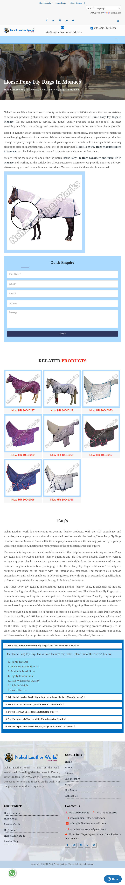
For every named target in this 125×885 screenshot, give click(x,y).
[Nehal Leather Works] (19, 30)
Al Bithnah (62, 580)
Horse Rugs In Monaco (26, 89)
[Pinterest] (73, 20)
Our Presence (72, 778)
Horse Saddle (45, 3)
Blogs (68, 784)
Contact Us (71, 795)
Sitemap (69, 773)
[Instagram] (59, 20)
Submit (62, 333)
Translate (116, 12)
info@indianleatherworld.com (63, 32)
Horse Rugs (61, 3)
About (68, 767)
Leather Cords (12, 824)
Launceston (77, 580)
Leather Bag (11, 841)
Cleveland (84, 635)
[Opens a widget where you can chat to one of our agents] (113, 879)
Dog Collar (10, 830)
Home (7, 89)
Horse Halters (76, 3)
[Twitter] (53, 20)
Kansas (72, 635)
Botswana (97, 635)
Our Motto (71, 790)
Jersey (51, 580)
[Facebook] (46, 20)
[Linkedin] (66, 20)
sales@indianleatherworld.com (88, 823)
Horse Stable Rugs (14, 835)
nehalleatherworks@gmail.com (88, 829)
